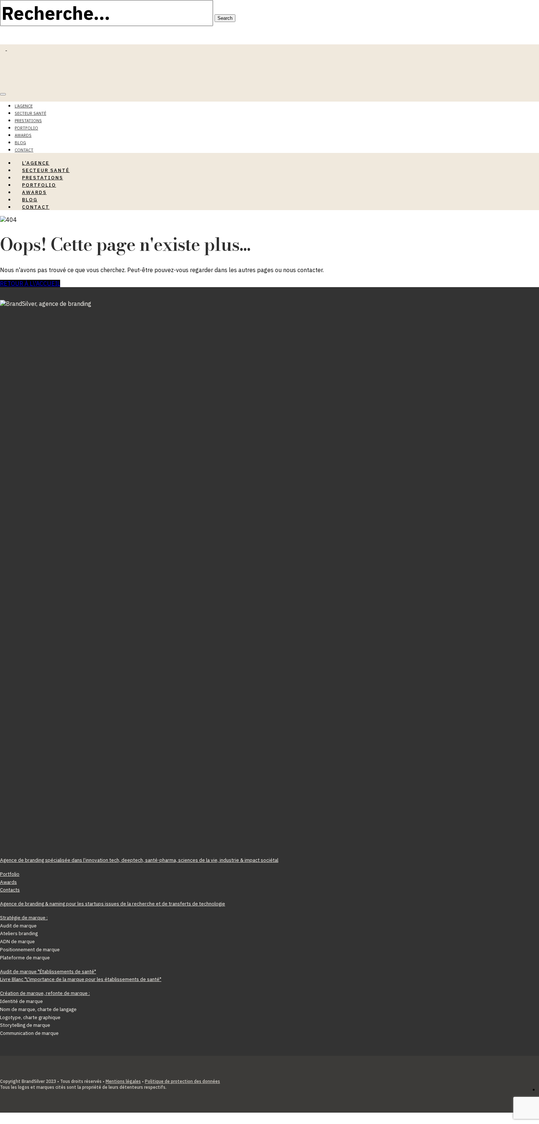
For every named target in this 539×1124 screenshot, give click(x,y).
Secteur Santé (30, 113)
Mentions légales (123, 1081)
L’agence (24, 106)
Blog (20, 142)
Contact (36, 207)
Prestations (28, 120)
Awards (23, 135)
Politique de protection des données (182, 1081)
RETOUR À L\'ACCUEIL (30, 283)
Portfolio (26, 128)
